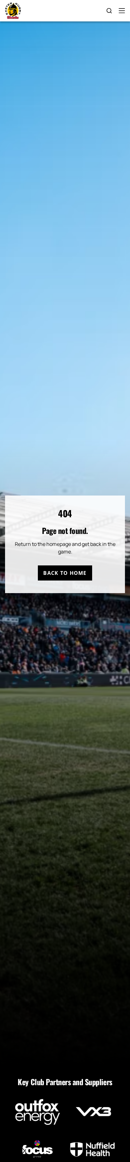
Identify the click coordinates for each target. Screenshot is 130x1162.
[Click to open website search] (109, 11)
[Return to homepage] (13, 11)
